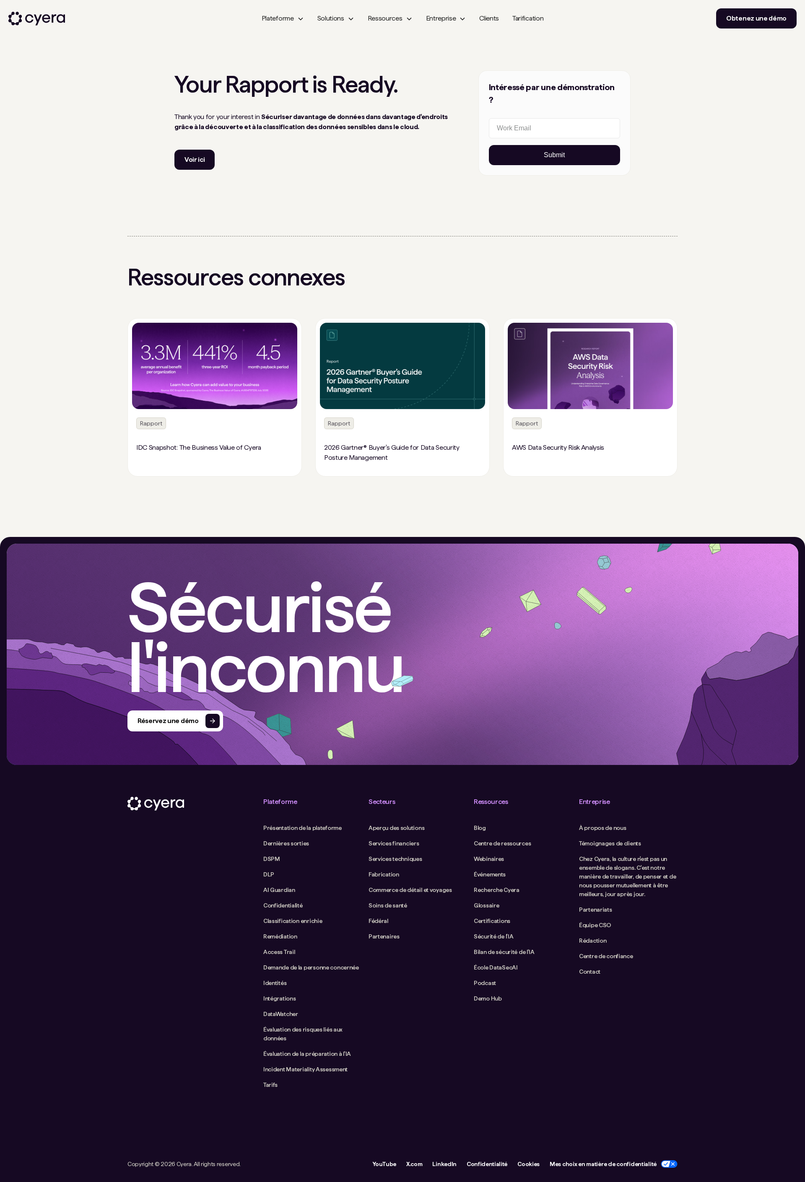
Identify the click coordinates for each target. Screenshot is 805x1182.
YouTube (384, 1164)
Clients (489, 18)
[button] (283, 18)
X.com (414, 1164)
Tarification (527, 18)
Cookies (528, 1164)
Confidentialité (487, 1164)
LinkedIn (444, 1164)
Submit (554, 154)
